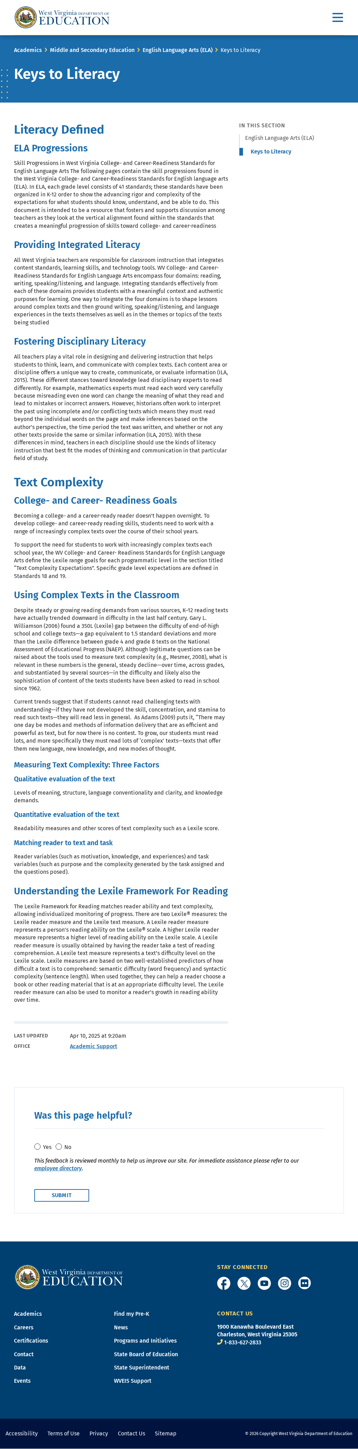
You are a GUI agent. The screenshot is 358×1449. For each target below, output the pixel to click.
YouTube (264, 1283)
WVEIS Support (132, 1380)
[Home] (69, 1277)
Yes (47, 1147)
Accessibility (22, 1433)
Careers (24, 1327)
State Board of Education (146, 1354)
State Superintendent (141, 1367)
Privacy (99, 1433)
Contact (24, 1354)
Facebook (223, 1283)
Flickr (304, 1283)
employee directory (58, 1168)
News (121, 1327)
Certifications (31, 1340)
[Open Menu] (338, 17)
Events (22, 1380)
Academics (28, 50)
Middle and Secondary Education (92, 50)
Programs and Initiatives (145, 1340)
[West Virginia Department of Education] (62, 17)
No (67, 1147)
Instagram (284, 1283)
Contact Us (131, 1433)
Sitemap (166, 1433)
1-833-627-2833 (242, 1342)
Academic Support (93, 1046)
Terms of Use (64, 1433)
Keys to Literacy (271, 151)
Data (20, 1367)
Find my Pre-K (131, 1314)
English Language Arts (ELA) (178, 50)
